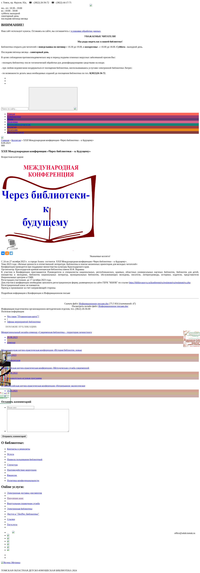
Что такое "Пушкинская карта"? (23, 316)
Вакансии (12, 475)
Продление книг (15, 498)
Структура (12, 464)
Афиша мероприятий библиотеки (24, 321)
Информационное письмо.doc (94, 303)
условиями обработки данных (86, 31)
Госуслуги (12, 524)
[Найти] (53, 98)
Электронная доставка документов (24, 493)
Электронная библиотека (19, 508)
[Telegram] (11, 253)
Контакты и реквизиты (18, 449)
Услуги (10, 454)
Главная (11, 114)
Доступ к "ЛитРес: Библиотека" (23, 514)
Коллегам (12, 127)
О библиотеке (14, 116)
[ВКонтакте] (3, 253)
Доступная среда (15, 132)
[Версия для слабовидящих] (2, 137)
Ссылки (11, 519)
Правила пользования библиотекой (24, 459)
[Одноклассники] (7, 253)
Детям (10, 119)
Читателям (12, 130)
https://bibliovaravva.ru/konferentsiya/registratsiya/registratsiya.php (159, 282)
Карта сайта (7, 565)
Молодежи (12, 122)
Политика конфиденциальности (23, 480)
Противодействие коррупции (21, 470)
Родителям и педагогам (18, 124)
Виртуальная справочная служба (23, 503)
